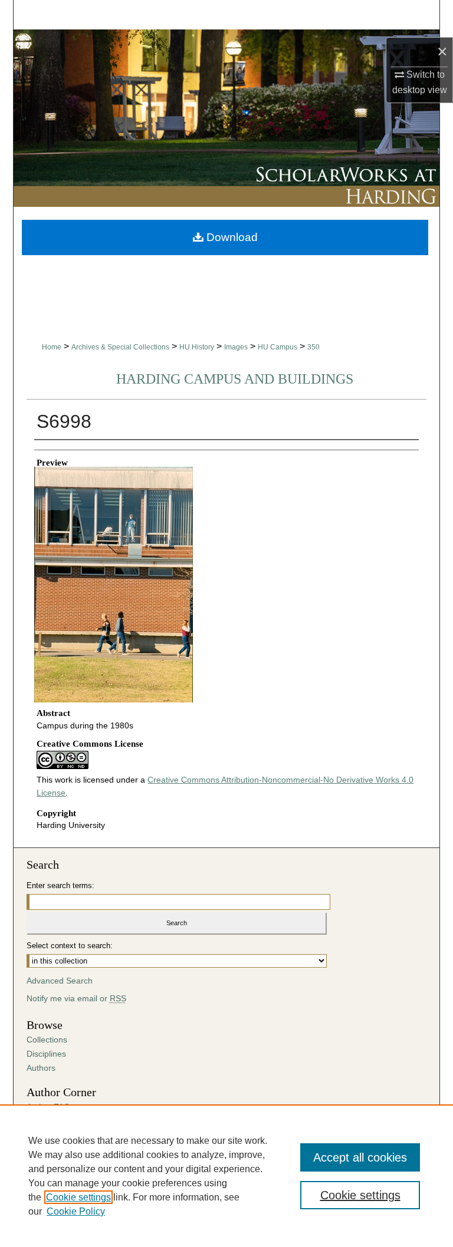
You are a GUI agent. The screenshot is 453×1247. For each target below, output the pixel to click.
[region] (226, 1175)
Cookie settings (78, 1197)
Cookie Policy (76, 1211)
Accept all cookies (360, 1157)
